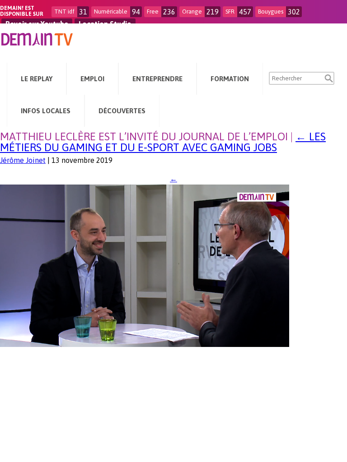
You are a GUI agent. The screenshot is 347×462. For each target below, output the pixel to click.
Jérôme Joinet (23, 160)
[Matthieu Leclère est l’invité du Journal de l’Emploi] (144, 344)
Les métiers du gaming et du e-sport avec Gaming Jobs (163, 141)
